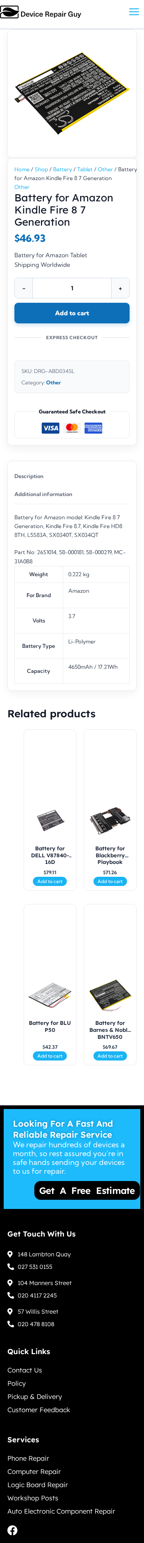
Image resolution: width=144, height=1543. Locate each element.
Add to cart (72, 313)
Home (22, 169)
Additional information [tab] (43, 494)
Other (105, 169)
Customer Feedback (38, 1410)
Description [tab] (29, 476)
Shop (41, 169)
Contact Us (24, 1370)
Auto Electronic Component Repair (61, 1511)
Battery (62, 169)
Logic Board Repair (37, 1485)
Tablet (85, 169)
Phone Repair (28, 1458)
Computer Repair (34, 1471)
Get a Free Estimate (64, 1190)
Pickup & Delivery (34, 1396)
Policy (16, 1383)
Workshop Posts (32, 1498)
